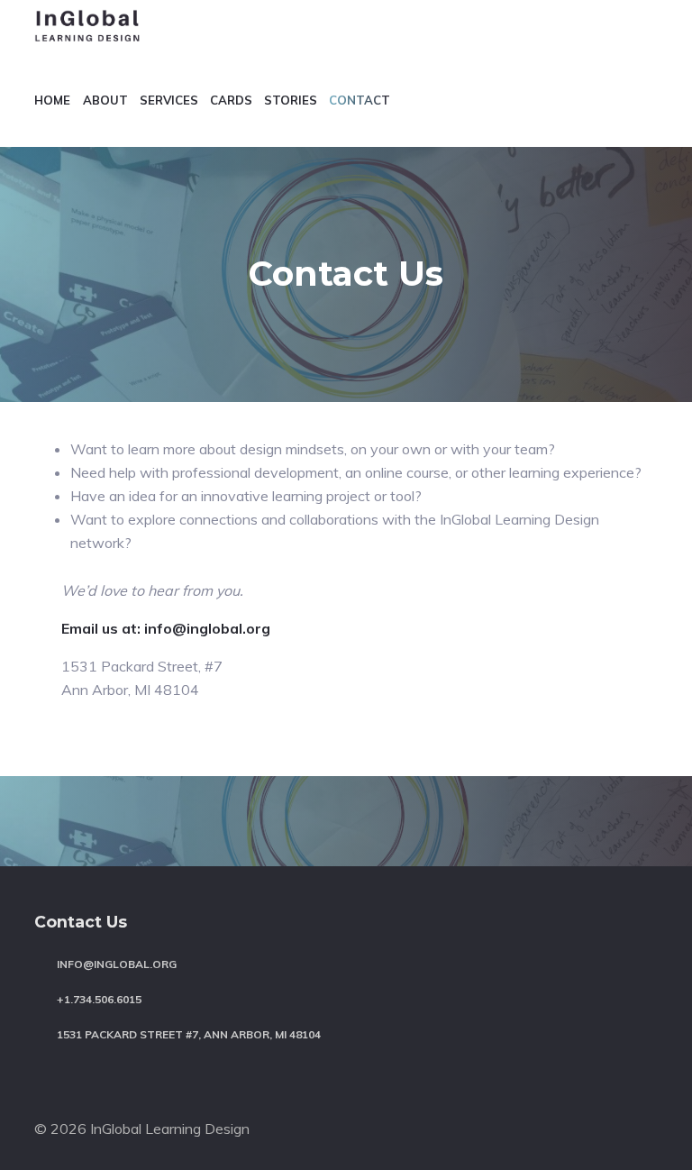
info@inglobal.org (117, 964)
